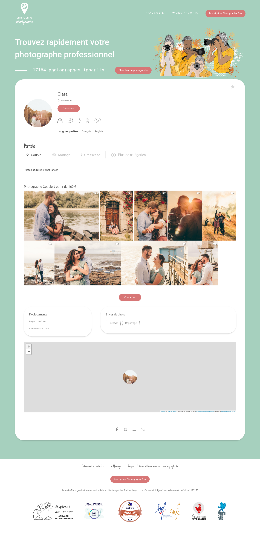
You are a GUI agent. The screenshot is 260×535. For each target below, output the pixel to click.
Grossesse (92, 155)
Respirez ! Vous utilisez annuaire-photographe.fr (153, 466)
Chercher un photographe (133, 70)
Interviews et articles (93, 466)
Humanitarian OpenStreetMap (205, 411)
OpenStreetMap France (228, 411)
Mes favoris (186, 12)
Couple (36, 155)
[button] (128, 155)
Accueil (156, 12)
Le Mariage (116, 466)
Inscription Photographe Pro (225, 13)
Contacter (68, 108)
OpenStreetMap (172, 411)
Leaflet (163, 411)
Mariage (64, 155)
